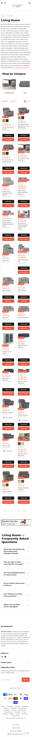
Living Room (10, 706)
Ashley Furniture (6, 130)
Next (24, 511)
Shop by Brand (22, 710)
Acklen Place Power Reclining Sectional (23, 192)
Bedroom (17, 706)
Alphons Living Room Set (22, 454)
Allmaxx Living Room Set (22, 382)
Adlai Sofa (5, 318)
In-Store (24, 712)
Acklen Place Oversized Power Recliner (7, 193)
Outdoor (14, 710)
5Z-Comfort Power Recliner (7, 128)
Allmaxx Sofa (6, 446)
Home (2, 16)
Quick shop (8, 135)
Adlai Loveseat (6, 290)
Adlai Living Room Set (23, 260)
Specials (12, 714)
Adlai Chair (5, 260)
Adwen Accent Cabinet (6, 352)
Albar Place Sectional (5, 379)
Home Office (13, 708)
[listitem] (9, 86)
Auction (18, 714)
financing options (20, 600)
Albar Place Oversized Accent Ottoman (23, 345)
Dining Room (25, 706)
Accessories (7, 710)
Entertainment (22, 708)
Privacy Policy (16, 716)
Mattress (6, 708)
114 (19, 511)
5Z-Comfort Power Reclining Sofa (7, 161)
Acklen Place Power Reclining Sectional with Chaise (23, 225)
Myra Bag (17, 712)
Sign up (25, 680)
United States (15, 688)
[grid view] (25, 101)
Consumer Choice (8, 712)
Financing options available (21, 68)
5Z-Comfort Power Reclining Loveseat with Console (23, 126)
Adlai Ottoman (22, 290)
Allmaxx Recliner (23, 415)
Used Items (24, 714)
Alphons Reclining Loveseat (23, 489)
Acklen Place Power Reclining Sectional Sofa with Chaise (8, 223)
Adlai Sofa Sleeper (23, 317)
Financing (5, 714)
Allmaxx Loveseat (7, 412)
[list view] (29, 101)
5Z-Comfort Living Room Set (23, 159)
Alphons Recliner (7, 491)
